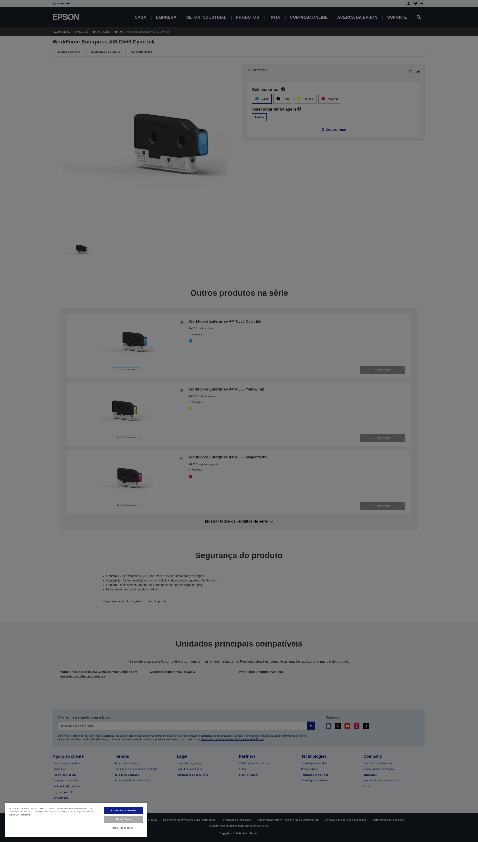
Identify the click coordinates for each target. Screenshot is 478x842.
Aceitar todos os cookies (123, 810)
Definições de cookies (123, 828)
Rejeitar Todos (123, 819)
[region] (76, 820)
